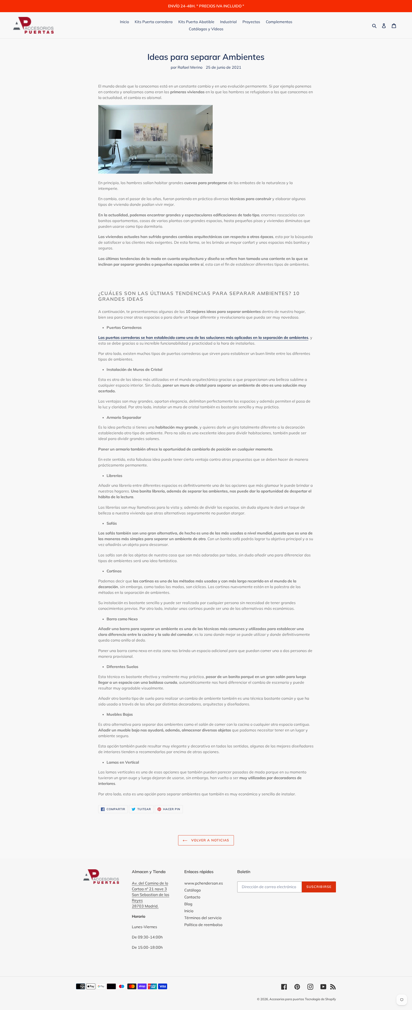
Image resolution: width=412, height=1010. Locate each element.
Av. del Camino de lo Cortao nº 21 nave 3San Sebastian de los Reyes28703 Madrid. (150, 894)
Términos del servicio (202, 917)
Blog (188, 903)
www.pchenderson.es (203, 883)
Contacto (192, 897)
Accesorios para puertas (286, 999)
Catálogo (192, 890)
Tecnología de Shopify (320, 999)
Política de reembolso (203, 924)
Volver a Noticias (209, 840)
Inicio (188, 910)
